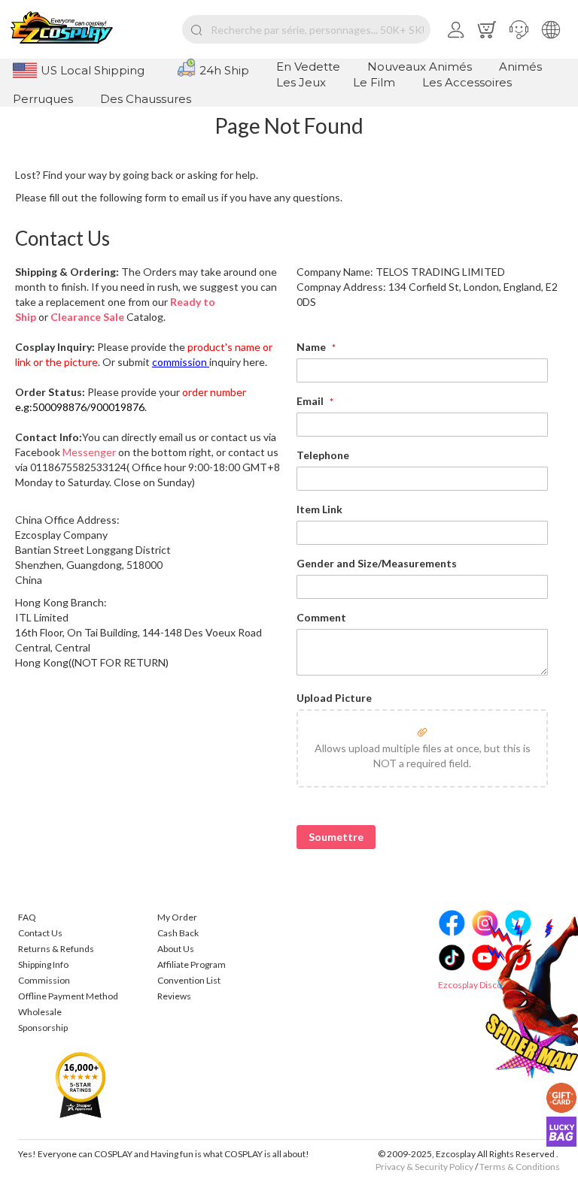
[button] (518, 29)
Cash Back (178, 933)
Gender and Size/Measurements (377, 563)
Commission (44, 980)
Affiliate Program (191, 964)
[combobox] (306, 29)
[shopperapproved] (80, 1084)
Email (311, 400)
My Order (177, 917)
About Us (175, 948)
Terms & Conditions (519, 1166)
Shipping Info (43, 964)
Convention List (189, 980)
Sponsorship (43, 1027)
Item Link (319, 509)
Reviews (174, 996)
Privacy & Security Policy (424, 1166)
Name (312, 346)
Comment (321, 617)
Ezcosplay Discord (474, 984)
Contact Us (40, 933)
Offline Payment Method (68, 996)
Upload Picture (334, 697)
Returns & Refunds (56, 948)
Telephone (323, 455)
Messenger (89, 452)
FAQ (27, 917)
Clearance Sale (87, 316)
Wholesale (40, 1011)
